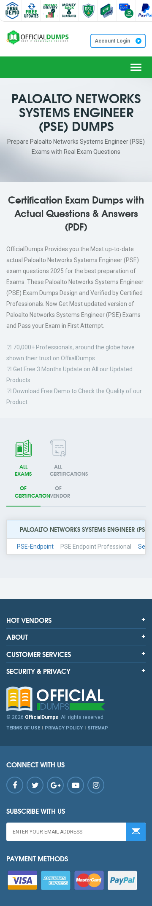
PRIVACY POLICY (64, 728)
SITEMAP (97, 728)
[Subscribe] (136, 832)
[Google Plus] (55, 785)
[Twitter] (35, 785)
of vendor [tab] (63, 480)
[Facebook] (14, 785)
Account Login (113, 41)
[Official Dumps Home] (76, 699)
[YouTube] (75, 785)
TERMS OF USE (23, 728)
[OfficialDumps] (38, 37)
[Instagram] (95, 785)
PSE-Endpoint (35, 546)
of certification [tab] (28, 480)
